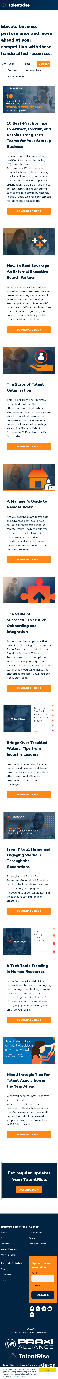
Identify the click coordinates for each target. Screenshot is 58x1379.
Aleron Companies (10, 1249)
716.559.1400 (35, 1232)
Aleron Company (28, 1365)
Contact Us (34, 1238)
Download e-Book (29, 911)
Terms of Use (41, 1333)
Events (4, 1280)
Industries (5, 1243)
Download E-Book (29, 211)
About (4, 1232)
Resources (6, 1274)
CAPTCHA (36, 1285)
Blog (3, 1269)
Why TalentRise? (9, 1254)
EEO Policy (15, 1333)
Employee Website (38, 1243)
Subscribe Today (29, 1189)
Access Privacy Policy (17, 1376)
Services (5, 1238)
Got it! (47, 1370)
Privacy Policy (28, 1333)
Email (34, 1273)
